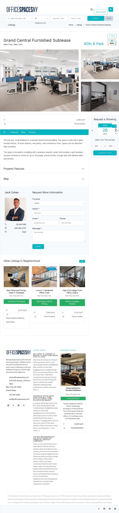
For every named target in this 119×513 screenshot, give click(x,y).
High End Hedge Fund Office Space (72, 291)
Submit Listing (101, 12)
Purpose (36, 199)
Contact (32, 132)
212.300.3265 (21, 224)
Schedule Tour (105, 153)
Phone (63, 218)
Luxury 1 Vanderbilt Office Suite (44, 291)
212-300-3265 (14, 395)
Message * (37, 228)
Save (113, 36)
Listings (79, 25)
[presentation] (80, 261)
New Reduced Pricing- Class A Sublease (16, 291)
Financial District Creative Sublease (73, 389)
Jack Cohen (12, 192)
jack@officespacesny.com (19, 399)
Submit (38, 246)
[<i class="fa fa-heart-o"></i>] (79, 383)
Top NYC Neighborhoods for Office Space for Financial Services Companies (44, 439)
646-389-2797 (20, 228)
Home (71, 25)
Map (23, 132)
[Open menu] (110, 9)
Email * (35, 218)
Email (24, 232)
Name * (35, 209)
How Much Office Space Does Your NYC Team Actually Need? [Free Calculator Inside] (43, 398)
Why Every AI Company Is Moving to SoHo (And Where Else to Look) (45, 355)
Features (14, 132)
